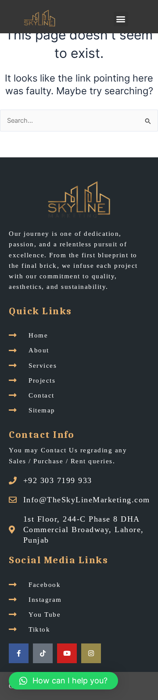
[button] (121, 19)
